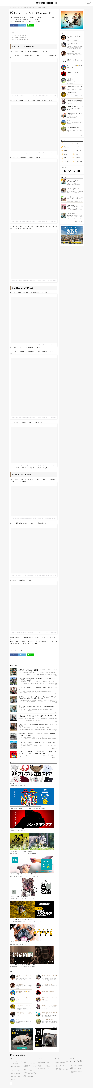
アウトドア (78, 150)
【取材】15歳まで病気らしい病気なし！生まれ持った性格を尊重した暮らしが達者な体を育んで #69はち (75, 197)
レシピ (77, 147)
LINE (31, 25)
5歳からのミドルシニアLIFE (29, 1072)
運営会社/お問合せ (59, 1068)
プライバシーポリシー (60, 1066)
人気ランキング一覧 (78, 221)
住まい (65, 154)
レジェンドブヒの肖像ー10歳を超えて (17, 1071)
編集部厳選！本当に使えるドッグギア (17, 1074)
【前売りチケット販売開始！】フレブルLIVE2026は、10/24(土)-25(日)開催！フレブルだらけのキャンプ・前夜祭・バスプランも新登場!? (75, 181)
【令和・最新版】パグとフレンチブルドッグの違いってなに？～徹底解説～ (75, 206)
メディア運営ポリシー (60, 1065)
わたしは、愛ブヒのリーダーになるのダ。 (30, 1074)
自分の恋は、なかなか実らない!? (20, 37)
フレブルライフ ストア (15, 1076)
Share (14, 25)
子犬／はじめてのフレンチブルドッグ (30, 1061)
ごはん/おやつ (67, 161)
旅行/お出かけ (67, 147)
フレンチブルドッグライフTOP (76, 1066)
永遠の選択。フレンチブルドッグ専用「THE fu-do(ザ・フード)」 (30, 1068)
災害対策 (78, 157)
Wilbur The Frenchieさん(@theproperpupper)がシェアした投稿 (26, 95)
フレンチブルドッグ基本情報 (16, 1061)
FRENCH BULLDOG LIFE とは (62, 1061)
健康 (77, 154)
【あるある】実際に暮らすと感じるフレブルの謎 (75, 189)
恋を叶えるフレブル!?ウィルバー (20, 35)
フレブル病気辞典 (14, 1063)
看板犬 (65, 150)
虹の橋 (25, 1077)
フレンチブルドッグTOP (14, 7)
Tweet (23, 25)
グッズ (65, 143)
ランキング (13, 1079)
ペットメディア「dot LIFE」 (76, 1068)
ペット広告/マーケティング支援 (62, 1070)
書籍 (65, 157)
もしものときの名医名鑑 (29, 1070)
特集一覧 (55, 1027)
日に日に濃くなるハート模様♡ (20, 39)
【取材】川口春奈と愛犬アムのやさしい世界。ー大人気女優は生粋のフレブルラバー (75, 214)
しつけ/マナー (79, 161)
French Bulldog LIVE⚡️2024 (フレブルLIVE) (29, 1064)
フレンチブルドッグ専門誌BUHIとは (61, 1063)
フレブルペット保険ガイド (29, 1076)
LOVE (25, 7)
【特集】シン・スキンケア (16, 1066)
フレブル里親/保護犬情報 (16, 1077)
